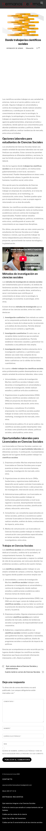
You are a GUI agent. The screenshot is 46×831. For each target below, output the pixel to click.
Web (5, 744)
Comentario (9, 701)
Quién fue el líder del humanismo (14, 818)
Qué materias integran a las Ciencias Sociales (18, 803)
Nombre (7, 728)
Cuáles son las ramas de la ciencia (14, 814)
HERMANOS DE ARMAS (14, 48)
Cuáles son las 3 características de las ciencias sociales (22, 822)
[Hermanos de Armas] (22, 5)
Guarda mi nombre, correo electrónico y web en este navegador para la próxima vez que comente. (23, 752)
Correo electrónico (12, 736)
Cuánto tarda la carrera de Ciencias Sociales (22, 672)
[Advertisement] (23, 74)
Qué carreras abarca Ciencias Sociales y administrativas (22, 667)
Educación (29, 48)
